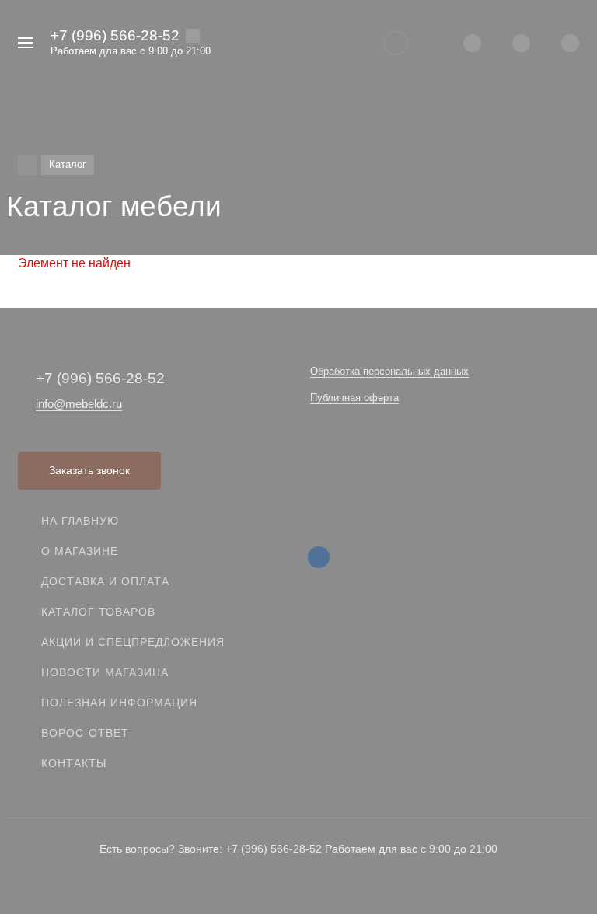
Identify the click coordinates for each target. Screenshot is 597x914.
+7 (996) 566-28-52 (115, 35)
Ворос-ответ (85, 733)
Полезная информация (119, 702)
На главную (80, 521)
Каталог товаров (98, 611)
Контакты (73, 763)
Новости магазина (105, 672)
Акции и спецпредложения (133, 642)
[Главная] (27, 165)
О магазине (79, 551)
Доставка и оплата (105, 581)
